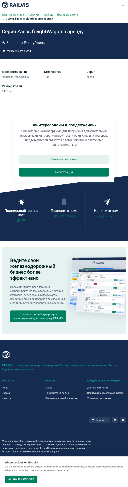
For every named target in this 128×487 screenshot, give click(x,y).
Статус (48, 387)
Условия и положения (99, 398)
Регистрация (64, 172)
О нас (5, 387)
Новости (6, 398)
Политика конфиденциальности (105, 393)
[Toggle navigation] (123, 5)
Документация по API (57, 393)
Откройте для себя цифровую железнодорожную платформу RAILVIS (38, 316)
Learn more (62, 470)
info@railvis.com (106, 216)
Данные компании (97, 387)
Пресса (6, 393)
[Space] (15, 5)
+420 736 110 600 (64, 216)
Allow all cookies (21, 479)
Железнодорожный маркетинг (61, 398)
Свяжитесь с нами (64, 159)
